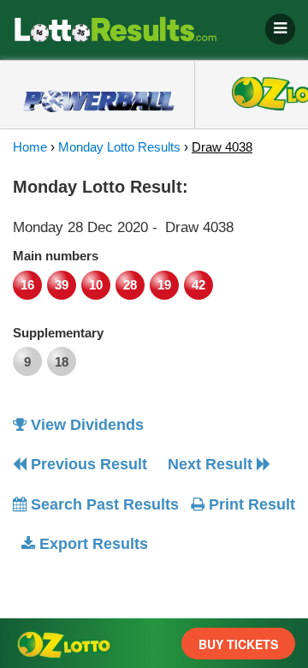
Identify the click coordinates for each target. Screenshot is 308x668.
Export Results (91, 543)
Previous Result (87, 464)
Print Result (249, 504)
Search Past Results (103, 504)
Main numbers (55, 255)
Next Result (212, 464)
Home (30, 147)
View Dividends (85, 424)
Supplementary (58, 332)
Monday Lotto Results (119, 147)
